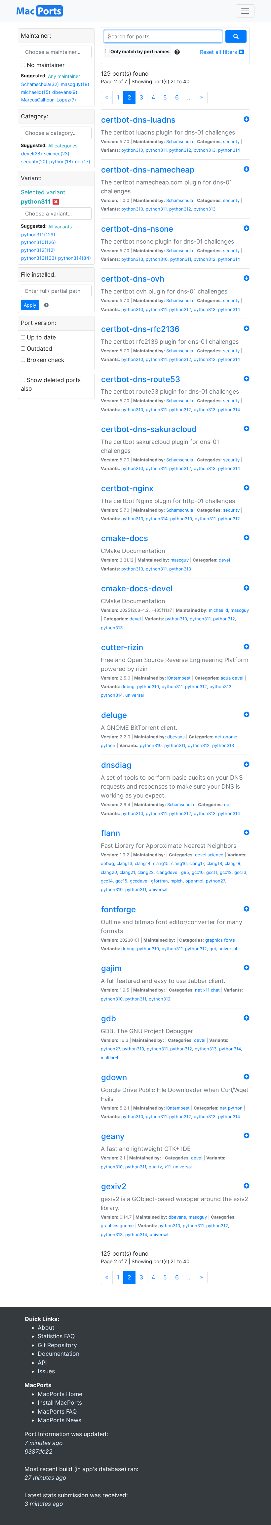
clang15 (161, 863)
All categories (62, 145)
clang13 (124, 863)
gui (213, 948)
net (218, 736)
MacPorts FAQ (57, 1411)
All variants (60, 226)
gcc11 (211, 872)
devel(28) (31, 153)
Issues (46, 1371)
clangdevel (167, 872)
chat (215, 990)
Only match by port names (139, 51)
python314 (229, 150)
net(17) (82, 161)
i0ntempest (179, 678)
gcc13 (240, 872)
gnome (230, 736)
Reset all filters (219, 52)
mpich (177, 880)
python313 (204, 150)
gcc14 (107, 880)
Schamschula (179, 141)
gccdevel (139, 880)
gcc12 (226, 872)
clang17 (196, 863)
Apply (30, 305)
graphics (214, 940)
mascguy (180, 560)
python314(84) (74, 258)
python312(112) (38, 250)
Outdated (38, 348)
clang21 (127, 872)
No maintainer (45, 64)
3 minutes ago (43, 1503)
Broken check (44, 359)
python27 (215, 880)
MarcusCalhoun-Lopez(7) (48, 99)
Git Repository (57, 1345)
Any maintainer (64, 76)
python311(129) (38, 234)
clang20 (109, 872)
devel (224, 560)
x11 (206, 990)
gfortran (159, 880)
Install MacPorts (60, 1402)
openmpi (194, 880)
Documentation (58, 1353)
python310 (132, 150)
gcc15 (121, 880)
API (42, 1362)
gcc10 (198, 872)
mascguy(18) (75, 84)
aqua (226, 678)
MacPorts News (59, 1420)
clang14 (142, 863)
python (108, 745)
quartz (155, 1166)
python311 (156, 150)
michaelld (218, 610)
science (215, 854)
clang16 (179, 863)
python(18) (61, 161)
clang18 (214, 863)
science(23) (56, 153)
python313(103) (38, 258)
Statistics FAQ (56, 1336)
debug (128, 686)
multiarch (110, 1057)
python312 (180, 150)
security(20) (34, 161)
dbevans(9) (64, 92)
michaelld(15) (35, 92)
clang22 (145, 872)
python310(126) (38, 242)
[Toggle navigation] (245, 11)
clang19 (232, 863)
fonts (229, 940)
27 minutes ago (45, 1477)
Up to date (40, 337)
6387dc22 (38, 1451)
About (46, 1327)
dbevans (176, 736)
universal (134, 695)
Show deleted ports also (51, 384)
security (231, 141)
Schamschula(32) (40, 84)
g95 (185, 872)
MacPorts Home (60, 1393)
